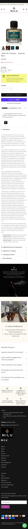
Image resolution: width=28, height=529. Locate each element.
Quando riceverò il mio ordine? (12, 352)
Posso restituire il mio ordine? (11, 365)
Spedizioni (4, 480)
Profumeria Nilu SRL (8, 522)
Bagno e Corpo (5, 455)
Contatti (3, 467)
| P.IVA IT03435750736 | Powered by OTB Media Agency (12, 523)
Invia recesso (4, 487)
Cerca (2, 475)
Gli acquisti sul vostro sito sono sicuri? (12, 371)
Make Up (3, 458)
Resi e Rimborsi (5, 478)
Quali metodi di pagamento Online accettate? (11, 359)
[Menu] (1, 9)
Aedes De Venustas (8, 62)
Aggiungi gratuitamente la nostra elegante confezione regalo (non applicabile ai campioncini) (14, 115)
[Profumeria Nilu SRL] (14, 9)
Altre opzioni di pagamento (14, 103)
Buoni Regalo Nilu (6, 462)
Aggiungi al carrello (14, 95)
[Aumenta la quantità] (11, 88)
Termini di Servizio (6, 482)
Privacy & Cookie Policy (7, 484)
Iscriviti (5, 506)
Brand (2, 451)
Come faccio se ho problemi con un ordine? (12, 378)
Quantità (3, 85)
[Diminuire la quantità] (3, 88)
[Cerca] (4, 9)
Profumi (3, 453)
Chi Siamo (4, 464)
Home (2, 449)
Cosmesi (3, 460)
